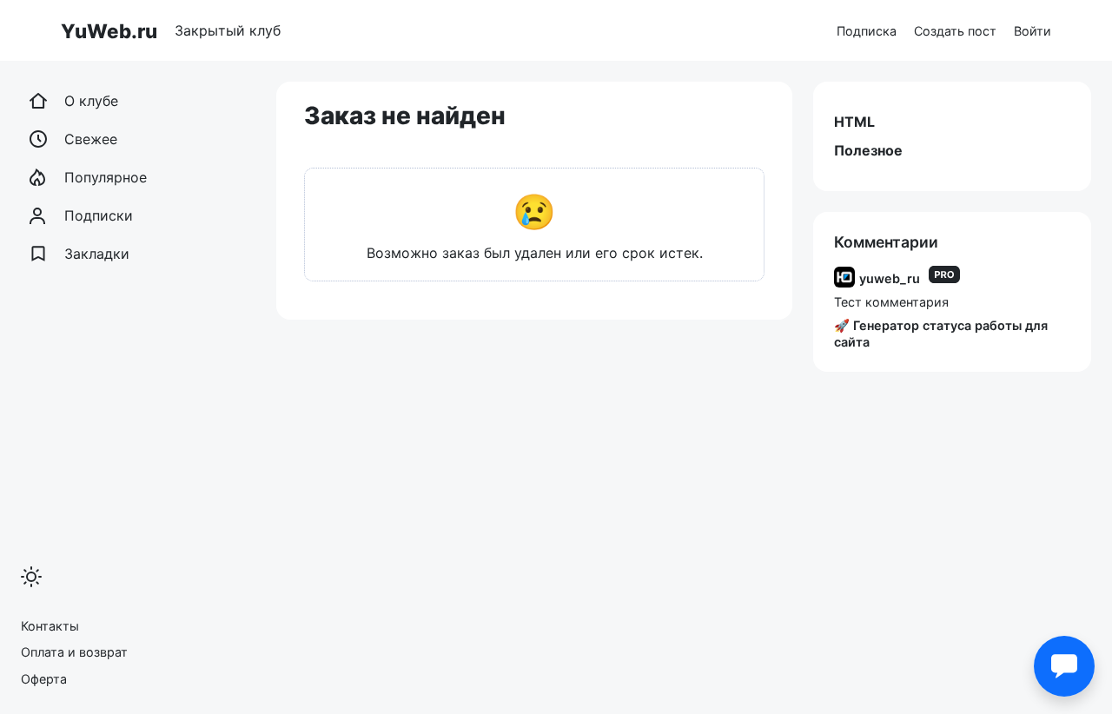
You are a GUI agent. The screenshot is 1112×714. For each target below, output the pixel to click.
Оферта (44, 678)
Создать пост (955, 30)
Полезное (868, 150)
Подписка (867, 30)
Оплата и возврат (74, 652)
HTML (854, 121)
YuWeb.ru (109, 31)
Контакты (50, 625)
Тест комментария (891, 301)
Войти (1032, 30)
